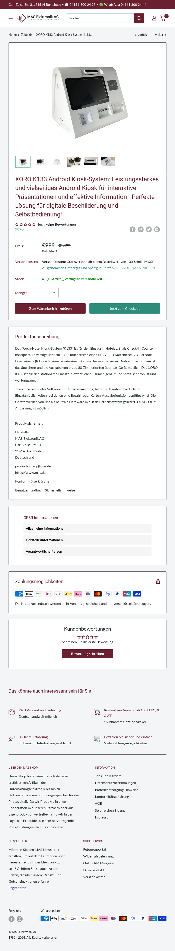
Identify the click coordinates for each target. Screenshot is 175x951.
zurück (142, 34)
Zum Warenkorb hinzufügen (50, 308)
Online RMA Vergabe (98, 863)
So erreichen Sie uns (110, 810)
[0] (163, 18)
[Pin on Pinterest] (141, 229)
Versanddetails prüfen (133, 268)
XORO (19, 229)
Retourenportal (94, 849)
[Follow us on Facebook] (12, 919)
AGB (98, 803)
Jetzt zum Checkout (125, 308)
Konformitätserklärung (112, 796)
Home (13, 34)
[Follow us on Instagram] (20, 919)
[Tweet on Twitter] (149, 229)
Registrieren (17, 888)
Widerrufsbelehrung (98, 856)
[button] (25, 224)
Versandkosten (94, 877)
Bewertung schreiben (87, 653)
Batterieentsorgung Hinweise (116, 790)
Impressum (103, 817)
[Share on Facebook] (133, 229)
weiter (159, 34)
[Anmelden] (139, 18)
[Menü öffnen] (11, 18)
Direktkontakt (93, 870)
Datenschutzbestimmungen (115, 783)
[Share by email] (157, 229)
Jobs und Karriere (108, 776)
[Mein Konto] (154, 18)
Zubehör (26, 34)
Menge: (21, 293)
